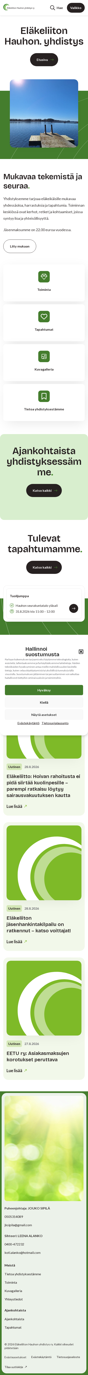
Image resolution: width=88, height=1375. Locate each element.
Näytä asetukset (44, 715)
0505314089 (14, 1216)
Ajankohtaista (14, 1319)
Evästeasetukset (15, 1357)
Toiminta (11, 1282)
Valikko (75, 8)
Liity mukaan (19, 246)
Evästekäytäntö (28, 723)
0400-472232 (14, 1244)
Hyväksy (44, 690)
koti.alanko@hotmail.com (23, 1252)
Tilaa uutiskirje (14, 1367)
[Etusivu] (18, 7)
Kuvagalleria (13, 1291)
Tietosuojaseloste (68, 1357)
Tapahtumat (13, 1327)
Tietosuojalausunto (55, 723)
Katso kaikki (42, 490)
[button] (81, 652)
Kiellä (44, 702)
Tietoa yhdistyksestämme (23, 1274)
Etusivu (42, 60)
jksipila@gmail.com (18, 1225)
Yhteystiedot (14, 1299)
